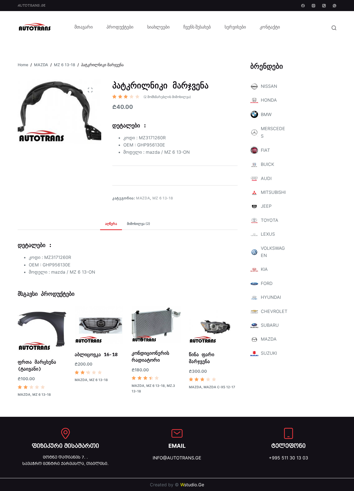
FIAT (265, 150)
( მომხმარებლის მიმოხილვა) (167, 97)
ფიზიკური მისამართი (65, 446)
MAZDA (143, 198)
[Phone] (324, 5)
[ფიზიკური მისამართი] (65, 433)
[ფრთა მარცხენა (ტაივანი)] (42, 329)
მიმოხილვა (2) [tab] (138, 224)
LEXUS (268, 234)
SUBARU (270, 325)
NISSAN (269, 86)
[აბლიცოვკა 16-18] (99, 325)
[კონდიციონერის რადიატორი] (156, 324)
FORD (267, 283)
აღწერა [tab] (111, 224)
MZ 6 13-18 (162, 198)
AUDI (266, 178)
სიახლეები (158, 27)
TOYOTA (269, 220)
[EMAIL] (177, 433)
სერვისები (235, 27)
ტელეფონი (288, 446)
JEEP (266, 206)
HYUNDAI (271, 297)
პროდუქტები (119, 27)
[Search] (334, 27)
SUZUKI (269, 353)
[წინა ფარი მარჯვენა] (213, 325)
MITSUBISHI (273, 192)
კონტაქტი (270, 27)
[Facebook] (303, 5)
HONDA (269, 100)
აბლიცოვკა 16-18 (96, 354)
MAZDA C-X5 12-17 (219, 387)
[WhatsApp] (334, 5)
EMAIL (177, 446)
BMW (266, 114)
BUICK (267, 164)
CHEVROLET (274, 311)
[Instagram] (313, 5)
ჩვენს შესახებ (197, 27)
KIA (264, 269)
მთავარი (83, 27)
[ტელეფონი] (288, 433)
